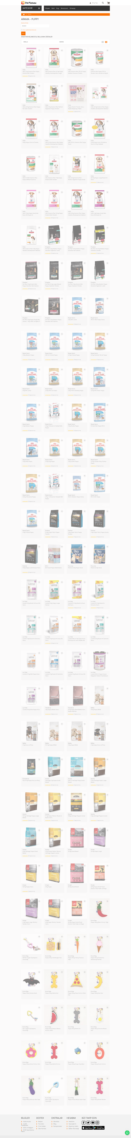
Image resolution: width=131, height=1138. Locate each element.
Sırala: (26, 42)
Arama (29, 14)
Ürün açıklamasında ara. (29, 30)
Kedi (53, 8)
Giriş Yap (95, 3)
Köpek (47, 8)
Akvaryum (64, 8)
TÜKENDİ (37, 79)
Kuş (57, 8)
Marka (61, 42)
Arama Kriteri (24, 23)
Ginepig (72, 8)
